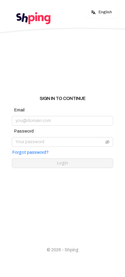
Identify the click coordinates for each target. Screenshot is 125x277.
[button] (107, 142)
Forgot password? (30, 152)
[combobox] (101, 12)
